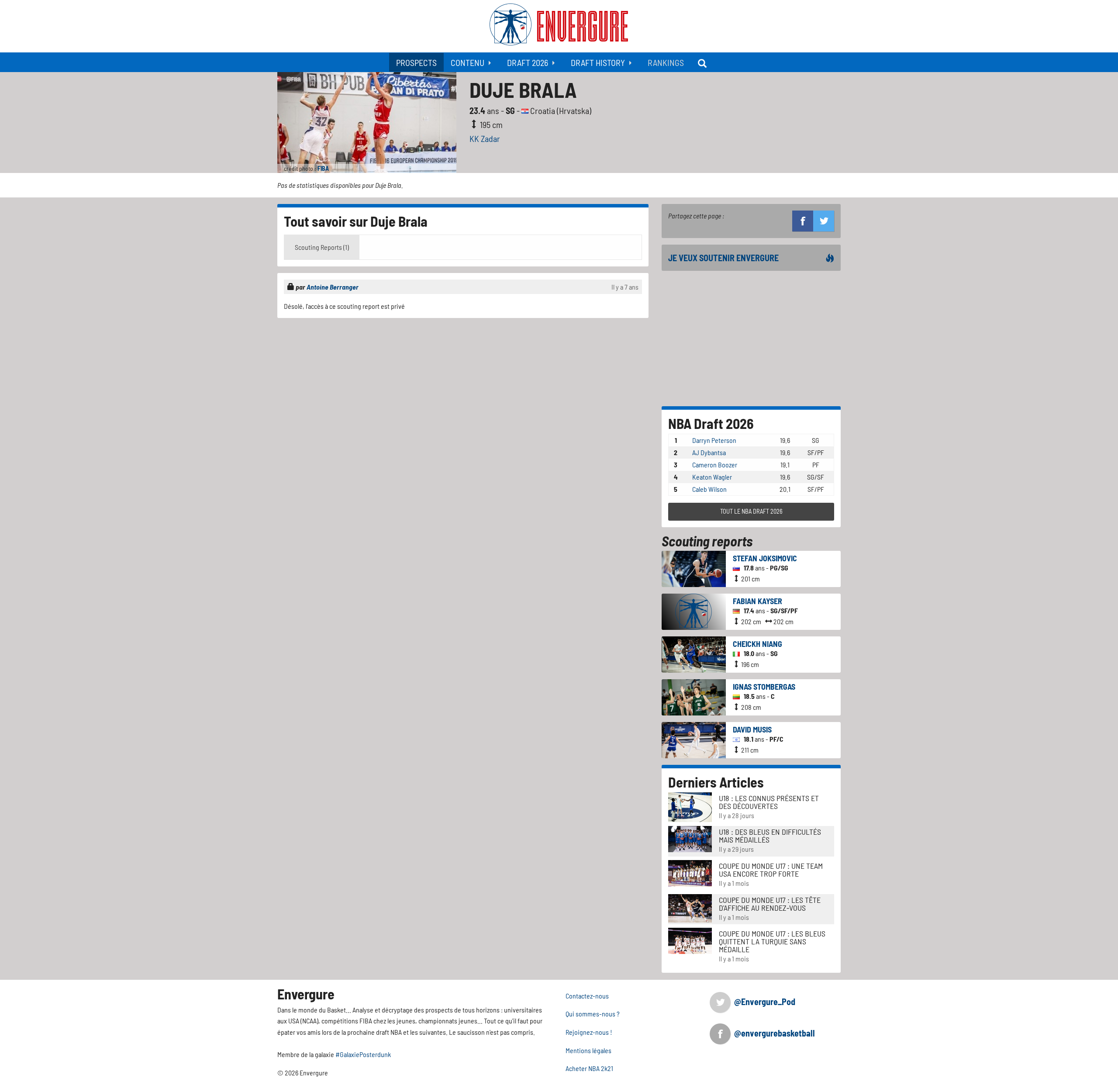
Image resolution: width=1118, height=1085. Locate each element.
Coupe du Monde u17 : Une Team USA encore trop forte (771, 869)
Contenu (467, 62)
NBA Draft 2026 (711, 423)
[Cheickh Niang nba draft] (694, 653)
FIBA (323, 168)
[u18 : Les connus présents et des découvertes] (690, 806)
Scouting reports (707, 540)
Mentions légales (588, 1050)
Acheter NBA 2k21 (589, 1068)
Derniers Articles (716, 782)
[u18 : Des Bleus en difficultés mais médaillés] (690, 838)
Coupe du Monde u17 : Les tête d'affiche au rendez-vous (770, 903)
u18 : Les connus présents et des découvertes (769, 802)
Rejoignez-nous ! (589, 1032)
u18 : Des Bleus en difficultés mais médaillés (770, 835)
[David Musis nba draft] (694, 739)
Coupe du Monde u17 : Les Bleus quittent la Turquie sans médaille (772, 941)
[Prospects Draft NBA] (703, 62)
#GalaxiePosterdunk (363, 1054)
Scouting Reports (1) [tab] (322, 247)
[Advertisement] (463, 386)
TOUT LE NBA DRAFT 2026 (751, 511)
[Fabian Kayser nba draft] (694, 610)
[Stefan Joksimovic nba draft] (694, 567)
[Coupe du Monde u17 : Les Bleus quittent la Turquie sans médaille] (690, 940)
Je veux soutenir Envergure (723, 257)
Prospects (416, 62)
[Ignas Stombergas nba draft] (694, 696)
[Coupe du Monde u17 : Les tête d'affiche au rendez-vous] (690, 907)
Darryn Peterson (714, 440)
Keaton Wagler (712, 477)
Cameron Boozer (714, 464)
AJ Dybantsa (709, 452)
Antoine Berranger (333, 287)
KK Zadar (484, 138)
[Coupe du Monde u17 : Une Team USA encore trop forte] (690, 872)
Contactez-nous (587, 996)
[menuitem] (416, 62)
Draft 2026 (527, 62)
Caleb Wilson (709, 489)
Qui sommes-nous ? (593, 1013)
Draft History (598, 62)
